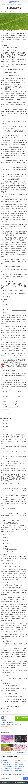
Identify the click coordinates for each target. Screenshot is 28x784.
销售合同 (20, 4)
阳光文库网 (12, 782)
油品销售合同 (4, 760)
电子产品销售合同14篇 (6, 768)
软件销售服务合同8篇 (6, 770)
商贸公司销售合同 (19, 764)
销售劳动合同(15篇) (19, 768)
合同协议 (13, 4)
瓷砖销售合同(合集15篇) (20, 760)
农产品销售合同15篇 (19, 766)
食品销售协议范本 (5, 764)
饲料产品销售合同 (19, 770)
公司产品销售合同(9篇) (6, 766)
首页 (8, 4)
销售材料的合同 (18, 762)
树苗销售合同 (4, 762)
